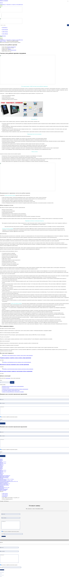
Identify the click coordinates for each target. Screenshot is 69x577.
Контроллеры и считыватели (4, 476)
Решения (8, 4)
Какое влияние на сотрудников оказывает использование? (9, 345)
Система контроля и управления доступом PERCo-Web (9, 481)
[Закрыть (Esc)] (3, 572)
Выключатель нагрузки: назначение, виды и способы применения (14, 364)
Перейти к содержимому (4, 0)
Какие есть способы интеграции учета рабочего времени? (9, 332)
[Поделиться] (2, 572)
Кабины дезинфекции (3, 489)
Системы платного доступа (4, 485)
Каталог (4, 4)
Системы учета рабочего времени (7, 228)
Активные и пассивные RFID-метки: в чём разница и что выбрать (13, 391)
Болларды (1, 478)
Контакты (21, 4)
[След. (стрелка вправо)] (1, 576)
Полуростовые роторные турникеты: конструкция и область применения (16, 371)
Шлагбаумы (2, 486)
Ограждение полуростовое (4, 482)
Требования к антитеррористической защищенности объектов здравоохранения (15, 389)
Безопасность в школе (5, 387)
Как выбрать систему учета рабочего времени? (7, 328)
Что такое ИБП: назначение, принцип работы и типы (10, 390)
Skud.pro (1, 2)
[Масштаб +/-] (0, 572)
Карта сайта (2, 473)
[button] (34, 328)
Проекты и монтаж (15, 4)
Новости (1, 464)
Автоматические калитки (4, 484)
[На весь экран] (1, 572)
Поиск (1, 380)
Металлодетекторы (3, 490)
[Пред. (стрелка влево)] (0, 576)
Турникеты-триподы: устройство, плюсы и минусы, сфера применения (15, 357)
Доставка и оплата (3, 463)
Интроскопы (2, 488)
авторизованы (8, 378)
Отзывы (1, 465)
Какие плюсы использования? (5, 341)
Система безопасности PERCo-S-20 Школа (7, 479)
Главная (1, 4)
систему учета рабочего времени (16, 303)
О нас (11, 4)
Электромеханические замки (4, 487)
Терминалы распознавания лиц (5, 475)
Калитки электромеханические (5, 483)
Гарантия (1, 466)
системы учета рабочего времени (10, 195)
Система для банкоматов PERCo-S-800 (6, 480)
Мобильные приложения (4, 477)
